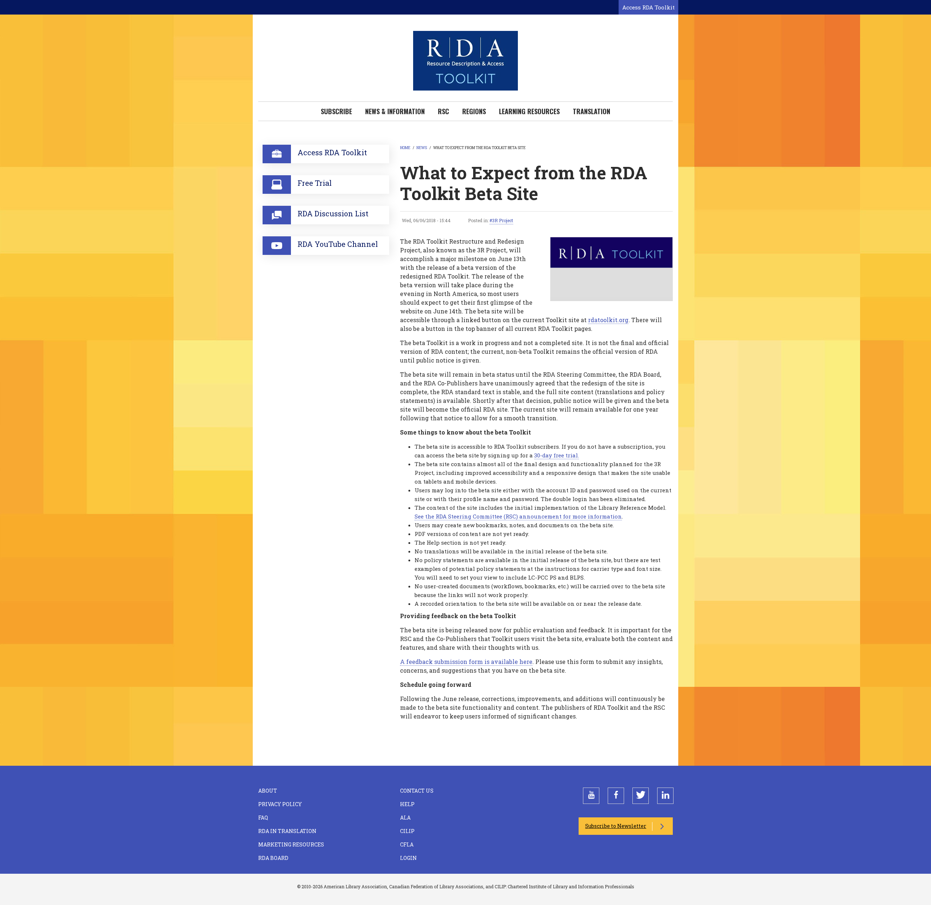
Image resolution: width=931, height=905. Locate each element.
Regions (474, 111)
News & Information (395, 111)
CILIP (407, 831)
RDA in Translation (287, 831)
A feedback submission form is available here (466, 661)
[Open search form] (611, 7)
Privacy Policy (280, 804)
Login (408, 857)
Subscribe (336, 111)
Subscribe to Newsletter (615, 825)
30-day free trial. (556, 455)
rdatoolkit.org (608, 320)
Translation (591, 111)
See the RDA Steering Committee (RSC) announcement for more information (518, 516)
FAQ (263, 817)
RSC (443, 111)
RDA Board (273, 857)
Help (407, 804)
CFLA (406, 844)
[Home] (465, 60)
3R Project (502, 220)
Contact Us (416, 790)
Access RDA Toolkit (648, 7)
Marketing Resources (291, 844)
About (267, 790)
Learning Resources (529, 111)
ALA (405, 817)
